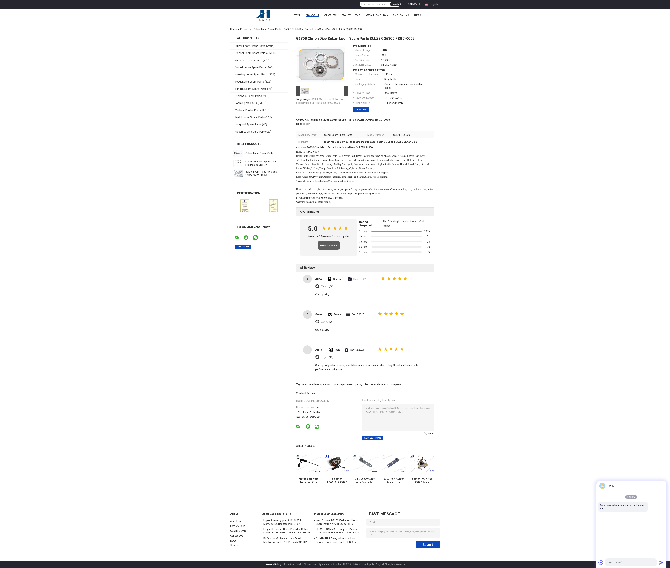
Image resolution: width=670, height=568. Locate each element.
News (417, 14)
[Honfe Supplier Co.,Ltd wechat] (257, 237)
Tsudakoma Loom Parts (249, 81)
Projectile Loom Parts (248, 96)
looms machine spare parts (317, 384)
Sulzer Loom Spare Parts (267, 29)
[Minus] (661, 486)
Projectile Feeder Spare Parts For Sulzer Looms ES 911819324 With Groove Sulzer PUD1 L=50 (286, 531)
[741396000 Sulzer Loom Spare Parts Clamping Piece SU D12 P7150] (365, 463)
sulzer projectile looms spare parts (381, 384)
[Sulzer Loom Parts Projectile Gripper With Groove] (238, 173)
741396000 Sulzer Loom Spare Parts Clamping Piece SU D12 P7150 (365, 480)
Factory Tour (351, 14)
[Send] (661, 562)
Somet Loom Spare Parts (250, 67)
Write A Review (328, 245)
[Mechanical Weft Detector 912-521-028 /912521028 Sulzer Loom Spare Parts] (308, 463)
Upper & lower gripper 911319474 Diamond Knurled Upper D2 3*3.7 (282, 522)
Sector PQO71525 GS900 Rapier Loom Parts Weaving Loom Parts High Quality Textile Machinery (422, 480)
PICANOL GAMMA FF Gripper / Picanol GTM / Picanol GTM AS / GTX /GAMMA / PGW (338, 531)
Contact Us (401, 14)
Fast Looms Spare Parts (250, 117)
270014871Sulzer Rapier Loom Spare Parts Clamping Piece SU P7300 (394, 480)
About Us (330, 14)
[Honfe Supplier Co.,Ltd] (263, 15)
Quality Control (376, 14)
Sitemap (235, 545)
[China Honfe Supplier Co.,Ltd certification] (244, 205)
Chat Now (412, 4)
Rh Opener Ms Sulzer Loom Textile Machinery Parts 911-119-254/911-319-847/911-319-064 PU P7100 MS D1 (286, 540)
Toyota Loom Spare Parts (251, 88)
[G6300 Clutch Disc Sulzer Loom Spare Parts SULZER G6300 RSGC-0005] (320, 65)
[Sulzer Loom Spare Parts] (238, 153)
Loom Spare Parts (246, 103)
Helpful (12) (327, 357)
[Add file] (600, 562)
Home (296, 14)
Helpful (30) (327, 286)
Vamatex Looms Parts (248, 60)
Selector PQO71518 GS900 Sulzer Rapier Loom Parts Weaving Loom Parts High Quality (336, 480)
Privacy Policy (273, 564)
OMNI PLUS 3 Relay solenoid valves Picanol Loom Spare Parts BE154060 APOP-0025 (336, 540)
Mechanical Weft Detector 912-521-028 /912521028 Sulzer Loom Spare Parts (308, 480)
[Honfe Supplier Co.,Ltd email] (239, 237)
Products (312, 14)
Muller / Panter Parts (248, 110)
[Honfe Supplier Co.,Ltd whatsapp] (248, 237)
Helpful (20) (327, 322)
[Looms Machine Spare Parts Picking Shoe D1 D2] (238, 163)
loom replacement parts (347, 384)
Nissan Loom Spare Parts (250, 131)
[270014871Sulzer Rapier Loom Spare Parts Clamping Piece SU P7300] (393, 463)
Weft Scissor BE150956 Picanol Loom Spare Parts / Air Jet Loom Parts (337, 522)
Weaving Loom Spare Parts (251, 74)
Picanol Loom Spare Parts (251, 53)
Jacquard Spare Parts (248, 124)
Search (395, 4)
